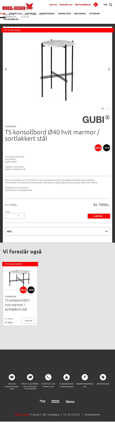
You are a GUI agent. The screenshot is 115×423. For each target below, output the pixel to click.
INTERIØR (94, 13)
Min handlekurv (83, 4)
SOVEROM (30, 13)
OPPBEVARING (47, 13)
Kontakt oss (66, 4)
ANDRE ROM (64, 13)
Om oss (53, 4)
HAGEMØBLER (11, 19)
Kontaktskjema (92, 414)
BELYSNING (80, 13)
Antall (7, 212)
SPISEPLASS (15, 13)
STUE (2, 13)
